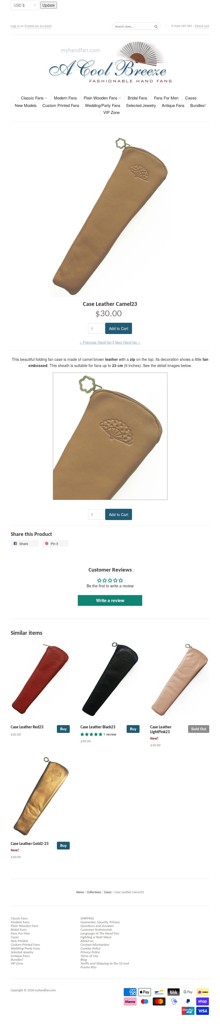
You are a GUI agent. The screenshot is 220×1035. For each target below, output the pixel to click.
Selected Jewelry (141, 105)
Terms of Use (89, 956)
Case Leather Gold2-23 (30, 844)
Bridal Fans (137, 98)
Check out (202, 26)
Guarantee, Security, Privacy (100, 922)
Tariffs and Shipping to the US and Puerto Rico (104, 965)
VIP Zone (111, 112)
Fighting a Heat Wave (95, 937)
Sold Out (198, 728)
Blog (83, 960)
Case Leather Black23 (97, 727)
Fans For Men (166, 98)
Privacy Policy (90, 952)
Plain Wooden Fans (101, 98)
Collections (94, 892)
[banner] (110, 61)
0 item (181, 26)
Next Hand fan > (127, 342)
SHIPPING (87, 918)
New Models (26, 105)
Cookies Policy (90, 948)
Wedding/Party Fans (102, 105)
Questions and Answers (97, 926)
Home (80, 892)
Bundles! (198, 105)
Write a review (110, 600)
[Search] (156, 26)
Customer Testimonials (96, 930)
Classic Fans (33, 98)
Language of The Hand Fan (99, 933)
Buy (63, 728)
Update (48, 5)
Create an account (38, 26)
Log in (15, 26)
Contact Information (94, 945)
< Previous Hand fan (96, 342)
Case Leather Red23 (27, 727)
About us (86, 941)
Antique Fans (173, 105)
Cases (191, 98)
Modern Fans (65, 98)
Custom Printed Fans (60, 105)
